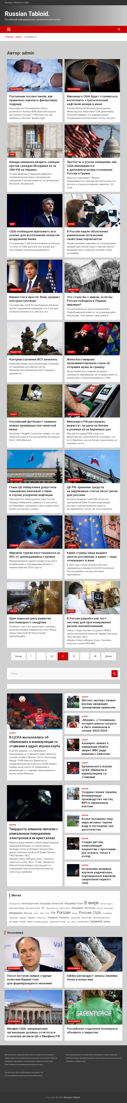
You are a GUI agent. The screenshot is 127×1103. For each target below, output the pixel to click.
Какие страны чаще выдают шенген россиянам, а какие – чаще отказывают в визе (92, 556)
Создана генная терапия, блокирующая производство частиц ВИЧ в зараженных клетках (99, 799)
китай (22, 921)
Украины (64, 917)
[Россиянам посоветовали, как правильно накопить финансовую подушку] (35, 75)
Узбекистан (41, 918)
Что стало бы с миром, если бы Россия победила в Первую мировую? (89, 300)
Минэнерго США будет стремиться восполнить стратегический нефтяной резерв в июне (92, 100)
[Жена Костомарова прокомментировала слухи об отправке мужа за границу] (92, 338)
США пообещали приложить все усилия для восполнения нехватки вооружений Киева (34, 235)
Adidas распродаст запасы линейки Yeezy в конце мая (92, 977)
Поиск (115, 673)
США (97, 913)
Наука (71, 224)
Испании (90, 907)
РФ (53, 913)
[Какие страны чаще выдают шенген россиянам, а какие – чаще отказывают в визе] (92, 532)
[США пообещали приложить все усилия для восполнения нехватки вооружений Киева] (35, 210)
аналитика (86, 917)
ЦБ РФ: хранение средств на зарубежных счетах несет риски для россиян (92, 491)
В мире (91, 902)
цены (106, 921)
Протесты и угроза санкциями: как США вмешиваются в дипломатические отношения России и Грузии (91, 167)
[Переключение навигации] (9, 29)
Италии (100, 908)
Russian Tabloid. (27, 13)
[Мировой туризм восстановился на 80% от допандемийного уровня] (35, 532)
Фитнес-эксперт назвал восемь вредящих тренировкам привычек (99, 704)
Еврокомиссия (52, 908)
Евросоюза (65, 908)
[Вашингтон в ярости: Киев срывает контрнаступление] (35, 276)
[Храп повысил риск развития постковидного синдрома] (35, 597)
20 (51, 656)
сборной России (58, 921)
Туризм (14, 545)
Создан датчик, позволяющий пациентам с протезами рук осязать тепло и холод (99, 849)
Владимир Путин (73, 903)
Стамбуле (107, 913)
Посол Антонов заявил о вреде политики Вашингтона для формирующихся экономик (29, 979)
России (63, 912)
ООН (47, 913)
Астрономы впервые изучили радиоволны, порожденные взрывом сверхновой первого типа (99, 876)
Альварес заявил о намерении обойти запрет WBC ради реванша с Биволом (96, 748)
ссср (73, 922)
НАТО (36, 913)
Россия (85, 913)
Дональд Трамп (33, 908)
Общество (15, 290)
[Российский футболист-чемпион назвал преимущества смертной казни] (35, 401)
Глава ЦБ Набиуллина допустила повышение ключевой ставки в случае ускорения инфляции (32, 491)
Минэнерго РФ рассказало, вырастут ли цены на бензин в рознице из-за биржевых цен (89, 425)
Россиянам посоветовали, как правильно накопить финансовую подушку (33, 100)
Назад (18, 656)
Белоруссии (14, 904)
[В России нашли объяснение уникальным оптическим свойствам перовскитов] (92, 210)
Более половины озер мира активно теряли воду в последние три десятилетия (97, 824)
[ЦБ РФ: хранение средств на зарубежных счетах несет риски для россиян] (92, 466)
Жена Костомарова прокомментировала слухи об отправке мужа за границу (88, 363)
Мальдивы (108, 908)
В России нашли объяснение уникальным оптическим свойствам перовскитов (87, 235)
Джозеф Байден (17, 908)
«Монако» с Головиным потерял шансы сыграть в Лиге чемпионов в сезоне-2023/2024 (99, 725)
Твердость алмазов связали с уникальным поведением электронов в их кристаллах (33, 833)
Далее (108, 656)
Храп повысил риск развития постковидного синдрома (30, 620)
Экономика (16, 89)
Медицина (16, 913)
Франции (75, 917)
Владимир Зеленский (51, 903)
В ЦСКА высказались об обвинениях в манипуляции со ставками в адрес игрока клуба (34, 741)
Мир (12, 155)
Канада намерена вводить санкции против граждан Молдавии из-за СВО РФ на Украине (34, 165)
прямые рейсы (41, 922)
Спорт (71, 352)
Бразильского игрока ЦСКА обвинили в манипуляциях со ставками (97, 772)
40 (95, 656)
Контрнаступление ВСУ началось (33, 359)
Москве (28, 913)
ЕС (43, 907)
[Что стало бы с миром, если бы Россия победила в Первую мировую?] (92, 276)
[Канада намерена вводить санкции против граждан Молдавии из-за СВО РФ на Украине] (35, 141)
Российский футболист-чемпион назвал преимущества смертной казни (32, 425)
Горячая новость (106, 904)
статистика (83, 921)
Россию (74, 913)
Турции (22, 917)
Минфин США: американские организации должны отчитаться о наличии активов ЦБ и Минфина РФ (33, 1032)
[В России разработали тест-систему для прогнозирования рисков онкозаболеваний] (92, 597)
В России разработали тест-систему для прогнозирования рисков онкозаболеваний (89, 622)
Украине (52, 917)
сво (68, 922)
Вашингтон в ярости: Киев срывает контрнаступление (34, 299)
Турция (31, 917)
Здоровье (77, 907)
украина (96, 921)
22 (74, 656)
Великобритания (30, 903)
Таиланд (13, 917)
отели (30, 921)
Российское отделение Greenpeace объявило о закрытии (92, 1030)
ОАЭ (42, 913)
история (13, 921)
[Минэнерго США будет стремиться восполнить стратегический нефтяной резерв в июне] (92, 75)
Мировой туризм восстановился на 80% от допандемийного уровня (34, 554)
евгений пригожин (101, 918)
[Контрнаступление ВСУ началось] (35, 338)
